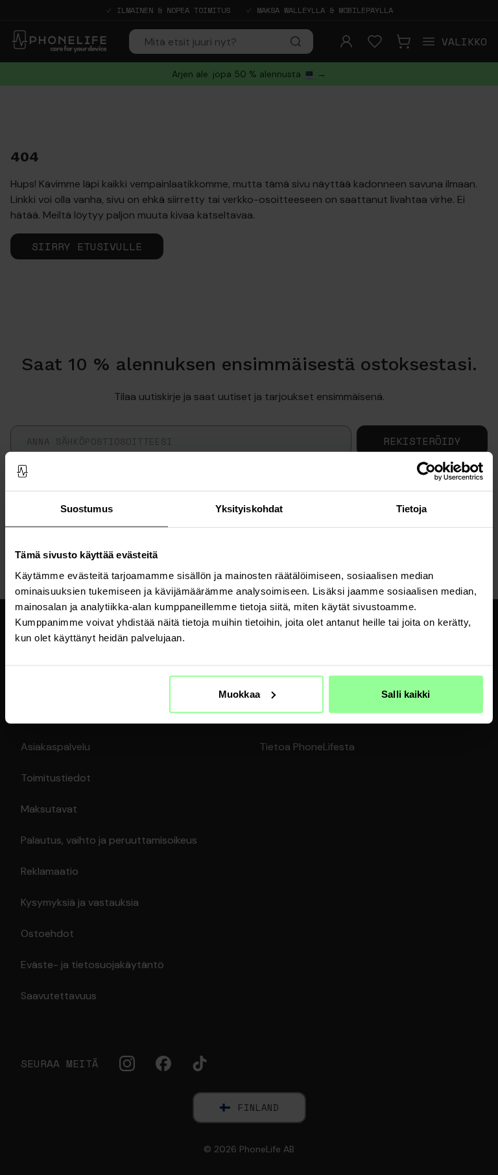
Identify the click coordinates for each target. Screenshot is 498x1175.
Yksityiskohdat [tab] (249, 508)
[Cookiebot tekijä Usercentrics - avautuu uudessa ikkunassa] (426, 471)
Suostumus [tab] (86, 508)
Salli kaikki (405, 693)
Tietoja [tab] (411, 508)
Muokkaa (239, 693)
